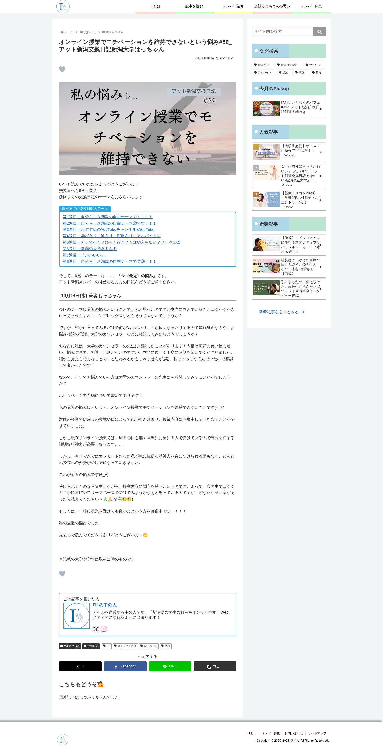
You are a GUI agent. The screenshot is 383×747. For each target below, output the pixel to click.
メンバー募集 (270, 733)
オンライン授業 (127, 646)
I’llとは (252, 733)
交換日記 (93, 646)
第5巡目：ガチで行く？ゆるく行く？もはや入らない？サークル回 (122, 242)
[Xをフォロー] (96, 629)
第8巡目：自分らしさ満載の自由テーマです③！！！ (110, 261)
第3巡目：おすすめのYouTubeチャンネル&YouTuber (109, 229)
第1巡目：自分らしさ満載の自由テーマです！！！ (108, 217)
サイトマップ (317, 733)
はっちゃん (150, 646)
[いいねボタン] (62, 69)
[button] (215, 666)
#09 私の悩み (72, 646)
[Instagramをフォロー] (104, 629)
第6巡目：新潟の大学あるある (90, 249)
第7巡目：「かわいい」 (84, 255)
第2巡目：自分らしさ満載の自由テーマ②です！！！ (110, 223)
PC (108, 646)
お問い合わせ (294, 733)
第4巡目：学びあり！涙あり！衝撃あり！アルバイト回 (112, 236)
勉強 (167, 646)
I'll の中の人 (105, 604)
